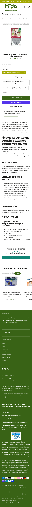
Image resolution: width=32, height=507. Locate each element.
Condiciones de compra (17, 485)
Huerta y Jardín (6, 357)
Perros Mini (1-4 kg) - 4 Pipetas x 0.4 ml (14, 72)
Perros (3, 343)
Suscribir (7, 332)
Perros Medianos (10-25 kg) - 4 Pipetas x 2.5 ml (15, 82)
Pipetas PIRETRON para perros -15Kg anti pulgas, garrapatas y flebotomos (11, 295)
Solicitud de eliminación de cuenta (9, 500)
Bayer (3, 63)
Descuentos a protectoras (17, 489)
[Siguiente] (30, 51)
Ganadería (5, 352)
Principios (25, 494)
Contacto (12, 492)
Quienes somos (5, 496)
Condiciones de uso (6, 489)
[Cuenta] (24, 7)
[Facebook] (2, 369)
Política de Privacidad (6, 494)
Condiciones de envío (6, 487)
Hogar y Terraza (6, 354)
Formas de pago (5, 492)
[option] (16, 35)
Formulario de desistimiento (21, 492)
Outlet (3, 363)
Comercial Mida (17, 502)
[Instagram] (5, 369)
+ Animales (5, 349)
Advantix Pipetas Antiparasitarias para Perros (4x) (17, 18)
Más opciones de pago (16, 106)
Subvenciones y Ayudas (7, 498)
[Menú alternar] (2, 7)
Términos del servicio (18, 498)
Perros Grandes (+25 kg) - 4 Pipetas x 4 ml (15, 88)
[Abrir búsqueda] (2, 14)
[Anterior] (2, 51)
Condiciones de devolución (19, 487)
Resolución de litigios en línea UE (17, 496)
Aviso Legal (4, 485)
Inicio (3, 18)
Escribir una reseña (16, 258)
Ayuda (9, 485)
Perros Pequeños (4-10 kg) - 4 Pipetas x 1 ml (15, 77)
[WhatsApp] (8, 369)
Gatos (3, 346)
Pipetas (5, 66)
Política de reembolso (17, 494)
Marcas (4, 360)
